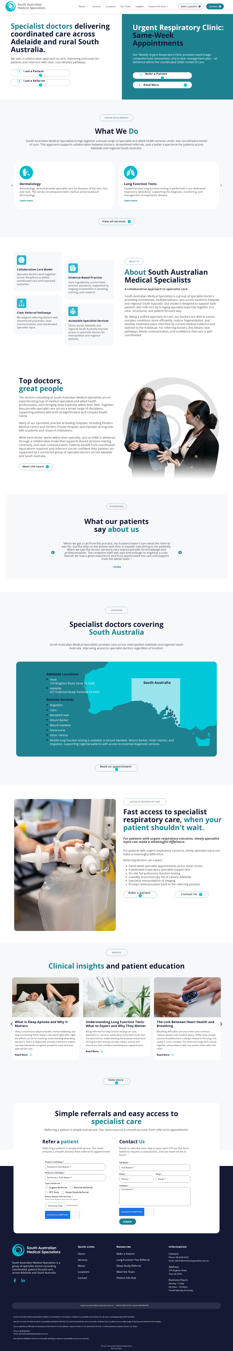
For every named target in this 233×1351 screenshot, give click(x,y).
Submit (127, 1221)
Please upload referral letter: (59, 1196)
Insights (140, 6)
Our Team (125, 6)
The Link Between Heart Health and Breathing (185, 1024)
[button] (116, 117)
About (81, 6)
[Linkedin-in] (23, 1281)
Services (96, 6)
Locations (111, 6)
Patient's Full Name (54, 1162)
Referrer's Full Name (55, 1173)
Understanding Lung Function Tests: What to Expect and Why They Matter (116, 1024)
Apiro (120, 1348)
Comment (124, 1186)
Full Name (124, 1163)
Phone (122, 1174)
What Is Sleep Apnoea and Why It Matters (41, 1024)
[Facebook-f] (15, 1281)
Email (159, 1174)
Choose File (55, 1205)
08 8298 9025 (182, 1257)
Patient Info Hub (156, 6)
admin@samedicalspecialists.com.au (192, 1260)
